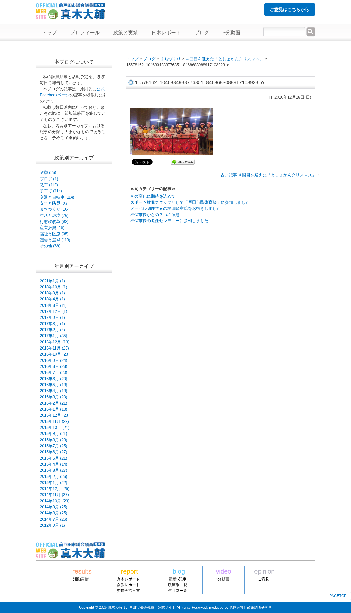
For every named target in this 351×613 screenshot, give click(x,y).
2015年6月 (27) (53, 452)
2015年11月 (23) (54, 421)
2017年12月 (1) (53, 311)
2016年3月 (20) (53, 397)
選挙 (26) (48, 172)
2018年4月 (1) (52, 299)
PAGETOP (338, 596)
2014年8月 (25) (53, 513)
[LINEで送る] (183, 161)
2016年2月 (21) (53, 403)
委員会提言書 (128, 590)
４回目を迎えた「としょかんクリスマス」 (224, 59)
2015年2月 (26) (53, 476)
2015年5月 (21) (53, 458)
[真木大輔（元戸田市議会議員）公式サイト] (70, 16)
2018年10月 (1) (53, 287)
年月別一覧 (177, 590)
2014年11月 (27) (54, 494)
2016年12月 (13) (54, 342)
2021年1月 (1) (52, 281)
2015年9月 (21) (53, 433)
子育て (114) (51, 191)
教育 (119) (49, 185)
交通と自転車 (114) (57, 197)
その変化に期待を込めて (153, 196)
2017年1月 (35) (53, 336)
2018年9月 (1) (52, 293)
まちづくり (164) (55, 209)
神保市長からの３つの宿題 (155, 215)
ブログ (149, 59)
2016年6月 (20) (53, 379)
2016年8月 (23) (53, 366)
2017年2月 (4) (52, 330)
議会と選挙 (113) (55, 240)
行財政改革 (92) (54, 221)
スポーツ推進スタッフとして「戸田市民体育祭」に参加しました (190, 202)
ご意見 (263, 579)
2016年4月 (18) (53, 391)
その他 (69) (50, 246)
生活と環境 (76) (54, 215)
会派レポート (128, 585)
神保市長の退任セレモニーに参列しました (169, 221)
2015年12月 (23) (54, 415)
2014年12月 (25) (54, 488)
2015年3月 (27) (53, 470)
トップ (132, 59)
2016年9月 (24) (53, 360)
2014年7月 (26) (53, 519)
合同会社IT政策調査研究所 (251, 607)
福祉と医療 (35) (54, 234)
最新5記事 (177, 579)
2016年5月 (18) (53, 385)
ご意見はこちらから (289, 9)
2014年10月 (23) (54, 501)
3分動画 (222, 579)
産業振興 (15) (52, 227)
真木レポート (128, 579)
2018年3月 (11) (53, 305)
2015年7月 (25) (53, 446)
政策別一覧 (177, 585)
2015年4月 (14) (53, 464)
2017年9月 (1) (52, 317)
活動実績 (81, 579)
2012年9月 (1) (52, 525)
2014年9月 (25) (53, 507)
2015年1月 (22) (53, 482)
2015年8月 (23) (53, 440)
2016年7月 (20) (53, 372)
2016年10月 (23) (54, 354)
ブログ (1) (49, 179)
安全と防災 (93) (54, 203)
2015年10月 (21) (54, 427)
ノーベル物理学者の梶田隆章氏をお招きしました (175, 208)
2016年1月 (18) (53, 409)
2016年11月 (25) (54, 348)
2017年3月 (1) (52, 324)
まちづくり (170, 59)
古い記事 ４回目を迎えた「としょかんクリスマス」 (268, 175)
